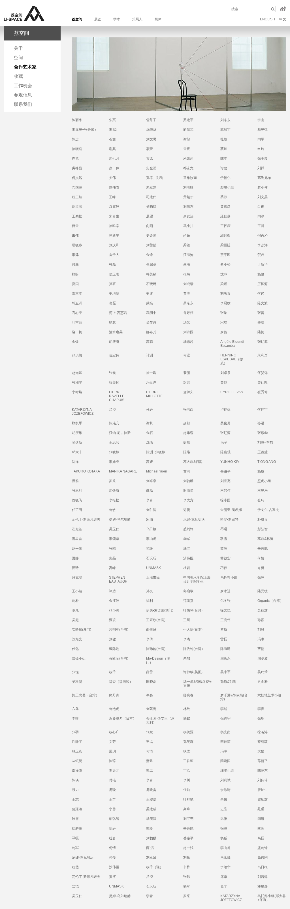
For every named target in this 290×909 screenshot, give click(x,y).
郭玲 (149, 829)
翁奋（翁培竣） (121, 682)
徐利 (149, 601)
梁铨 (186, 245)
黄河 (186, 471)
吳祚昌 (77, 168)
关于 (18, 48)
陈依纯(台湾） (194, 649)
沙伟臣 (114, 867)
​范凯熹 (188, 601)
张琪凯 (77, 355)
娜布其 (151, 332)
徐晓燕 (77, 149)
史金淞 (151, 168)
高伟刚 (262, 857)
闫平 (260, 139)
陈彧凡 (114, 423)
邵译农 (77, 771)
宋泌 (149, 519)
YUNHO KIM (230, 462)
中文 (282, 19)
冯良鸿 (151, 382)
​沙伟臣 (188, 558)
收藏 (18, 76)
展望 (149, 216)
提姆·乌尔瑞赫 (120, 896)
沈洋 (75, 462)
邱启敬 (225, 236)
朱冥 (112, 120)
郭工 (149, 771)
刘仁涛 (151, 510)
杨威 (260, 471)
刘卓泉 (225, 373)
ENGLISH (267, 19)
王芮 (112, 799)
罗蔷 (223, 332)
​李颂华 (114, 539)
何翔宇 (262, 410)
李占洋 (262, 245)
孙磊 (260, 620)
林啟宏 (225, 558)
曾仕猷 (262, 382)
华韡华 (151, 130)
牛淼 (149, 695)
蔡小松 (225, 264)
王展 (186, 620)
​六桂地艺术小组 (269, 695)
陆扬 (260, 332)
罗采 (186, 896)
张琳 (223, 313)
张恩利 (77, 491)
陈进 (75, 139)
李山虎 (151, 539)
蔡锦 (223, 149)
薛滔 (223, 549)
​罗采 (112, 481)
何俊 (112, 857)
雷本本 (77, 294)
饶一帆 (77, 332)
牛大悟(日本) (192, 630)
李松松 (114, 500)
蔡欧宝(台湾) (118, 658)
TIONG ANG (266, 462)
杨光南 (225, 732)
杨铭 (186, 718)
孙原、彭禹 (154, 178)
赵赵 (186, 423)
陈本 (223, 159)
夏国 (75, 284)
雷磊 (223, 639)
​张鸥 (112, 549)
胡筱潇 (114, 342)
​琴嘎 (223, 529)
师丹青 (114, 695)
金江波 (114, 601)
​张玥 (260, 718)
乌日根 (262, 867)
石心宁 (77, 313)
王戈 (149, 742)
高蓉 (149, 342)
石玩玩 (151, 284)
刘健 (112, 639)
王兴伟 (225, 491)
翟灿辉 (262, 799)
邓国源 (77, 187)
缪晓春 (77, 245)
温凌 (112, 620)
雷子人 (114, 255)
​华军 (186, 539)
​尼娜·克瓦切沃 (194, 519)
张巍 (112, 373)
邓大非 (77, 452)
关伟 (112, 178)
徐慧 (112, 322)
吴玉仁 (114, 529)
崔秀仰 (262, 392)
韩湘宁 (77, 382)
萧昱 (149, 761)
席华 (223, 877)
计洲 (149, 355)
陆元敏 (262, 591)
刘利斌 (225, 780)
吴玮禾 (262, 672)
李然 (223, 709)
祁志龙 (188, 168)
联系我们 (23, 104)
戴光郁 (262, 130)
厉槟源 (262, 284)
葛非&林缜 (265, 539)
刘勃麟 (151, 838)
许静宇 (77, 742)
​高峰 (112, 568)
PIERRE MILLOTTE (154, 394)
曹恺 (223, 382)
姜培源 (114, 294)
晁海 (186, 264)
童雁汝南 (190, 178)
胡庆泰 (225, 294)
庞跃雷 (151, 790)
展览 (97, 19)
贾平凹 (225, 255)
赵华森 (188, 433)
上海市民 (153, 577)
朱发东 (151, 187)
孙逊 (260, 423)
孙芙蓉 (188, 742)
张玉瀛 (262, 159)
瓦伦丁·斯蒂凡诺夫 (86, 519)
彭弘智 (262, 529)
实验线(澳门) (81, 630)
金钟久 (188, 392)
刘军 (75, 848)
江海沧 (188, 255)
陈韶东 (262, 771)
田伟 (75, 236)
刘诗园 (188, 332)
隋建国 (225, 761)
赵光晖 (77, 373)
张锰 (75, 672)
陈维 (186, 452)
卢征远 (225, 410)
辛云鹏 (262, 549)
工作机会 (23, 85)
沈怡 (149, 442)
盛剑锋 (188, 529)
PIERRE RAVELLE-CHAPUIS (117, 396)
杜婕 (223, 139)
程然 (75, 867)
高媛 (149, 462)
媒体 (158, 19)
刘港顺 (188, 187)
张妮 (149, 732)
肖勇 (260, 568)
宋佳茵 (225, 742)
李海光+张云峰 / (84, 130)
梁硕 (223, 284)
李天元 (114, 771)
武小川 (188, 226)
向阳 (149, 226)
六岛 (75, 709)
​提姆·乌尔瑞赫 (120, 519)
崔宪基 (151, 264)
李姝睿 (114, 462)
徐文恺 (225, 610)
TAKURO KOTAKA (86, 471)
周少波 (262, 658)
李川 (186, 780)
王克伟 (225, 620)
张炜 (186, 274)
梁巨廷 (225, 245)
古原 (149, 159)
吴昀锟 (151, 207)
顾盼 (75, 274)
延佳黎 (225, 216)
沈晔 (223, 274)
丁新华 (262, 264)
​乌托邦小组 (228, 577)
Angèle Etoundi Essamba (232, 344)
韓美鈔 (114, 382)
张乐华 (262, 433)
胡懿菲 (188, 130)
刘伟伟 (262, 780)
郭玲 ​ (76, 568)
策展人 (137, 19)
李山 (260, 120)
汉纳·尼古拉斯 (120, 433)
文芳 (112, 742)
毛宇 (223, 442)
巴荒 (75, 159)
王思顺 (114, 442)
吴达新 (77, 442)
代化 (75, 649)
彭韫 (186, 442)
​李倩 (149, 639)
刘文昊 (151, 139)
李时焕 (77, 392)
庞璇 (112, 790)
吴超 (75, 620)
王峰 (112, 197)
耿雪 (223, 539)
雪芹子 (151, 120)
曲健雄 (151, 630)
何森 (75, 264)
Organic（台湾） (270, 601)
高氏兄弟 (264, 178)
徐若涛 (262, 732)
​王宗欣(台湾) (155, 620)
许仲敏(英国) (192, 672)
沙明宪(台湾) (118, 630)
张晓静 (114, 452)
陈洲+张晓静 (155, 452)
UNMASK (116, 886)
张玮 (260, 500)
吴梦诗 (151, 322)
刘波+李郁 (265, 442)
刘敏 (186, 857)
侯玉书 (114, 274)
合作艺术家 (25, 67)
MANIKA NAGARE (123, 471)
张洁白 (188, 410)
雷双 (186, 149)
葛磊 (112, 303)
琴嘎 (75, 838)
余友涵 (188, 216)
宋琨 (223, 322)
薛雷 (75, 226)
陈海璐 (225, 649)
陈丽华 (77, 120)
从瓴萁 (77, 761)
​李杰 (186, 639)
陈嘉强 (225, 452)
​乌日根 (151, 529)
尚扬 (186, 236)
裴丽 (186, 373)
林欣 (186, 709)
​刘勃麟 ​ (188, 481)
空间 (18, 57)
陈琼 (112, 761)
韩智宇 (225, 130)
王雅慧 (262, 452)
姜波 (149, 294)
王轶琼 (188, 761)
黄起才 (188, 197)
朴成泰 (262, 519)
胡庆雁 (77, 433)
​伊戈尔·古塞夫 (268, 510)
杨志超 (188, 342)
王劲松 (77, 216)
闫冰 (260, 216)
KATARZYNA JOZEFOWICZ (231, 898)
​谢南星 (188, 491)
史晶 (112, 558)
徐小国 (225, 500)
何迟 (260, 294)
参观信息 (23, 95)
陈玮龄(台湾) (155, 649)
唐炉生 (262, 790)
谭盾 (112, 591)
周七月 (114, 159)
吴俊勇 (225, 423)
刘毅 (260, 630)
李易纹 (225, 303)
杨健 (260, 274)
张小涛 (114, 610)
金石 (149, 433)
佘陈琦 (225, 790)
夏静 (75, 558)
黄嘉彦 (225, 207)
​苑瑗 (149, 549)
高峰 (186, 809)
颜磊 (149, 491)
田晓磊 (151, 682)
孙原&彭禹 (228, 682)
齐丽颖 (262, 742)
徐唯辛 (114, 226)
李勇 (112, 809)
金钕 (75, 342)
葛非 (223, 886)
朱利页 (262, 355)
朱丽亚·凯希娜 (231, 510)
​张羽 (75, 732)
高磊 (260, 838)
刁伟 (223, 568)
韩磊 (112, 264)
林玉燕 (77, 751)
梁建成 (151, 809)
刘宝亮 (188, 819)
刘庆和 (114, 245)
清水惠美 (116, 332)
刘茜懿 (151, 245)
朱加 (186, 658)
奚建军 (188, 120)
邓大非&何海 (192, 462)
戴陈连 (114, 649)
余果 (223, 799)
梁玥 (112, 751)
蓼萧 (149, 149)
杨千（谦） (154, 867)
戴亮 (149, 303)
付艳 (112, 780)
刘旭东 (188, 207)
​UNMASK (153, 568)
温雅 (75, 481)
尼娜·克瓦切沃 (82, 857)
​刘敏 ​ (113, 510)
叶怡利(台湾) (192, 610)
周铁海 (114, 491)
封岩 (186, 382)
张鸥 (223, 829)
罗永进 (225, 591)
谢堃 (186, 139)
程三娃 (77, 197)
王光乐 (262, 491)
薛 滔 (150, 848)
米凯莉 (188, 159)
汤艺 (186, 322)
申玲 (260, 149)
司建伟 (151, 197)
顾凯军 (77, 423)
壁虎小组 (264, 481)
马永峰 (225, 857)
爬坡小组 (227, 187)
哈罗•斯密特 (229, 519)
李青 (149, 500)
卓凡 (75, 610)
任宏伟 (114, 355)
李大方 (188, 500)
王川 (260, 226)
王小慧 (77, 591)
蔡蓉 (223, 197)
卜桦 (186, 867)
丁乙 (186, 771)
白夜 (260, 207)
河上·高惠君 (118, 313)
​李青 (260, 709)
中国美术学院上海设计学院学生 (196, 579)
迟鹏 (186, 510)
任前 (186, 790)
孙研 (112, 284)
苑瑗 (260, 809)
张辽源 (262, 342)
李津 (75, 255)
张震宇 (225, 718)
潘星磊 (77, 539)
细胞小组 (227, 771)
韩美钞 (151, 274)
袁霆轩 (114, 207)
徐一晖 (151, 373)
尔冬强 (225, 601)
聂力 (75, 790)
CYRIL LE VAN (231, 392)
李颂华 (225, 867)
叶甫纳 (77, 322)
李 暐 (113, 130)
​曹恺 (260, 649)
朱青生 (114, 216)
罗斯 (223, 630)
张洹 (260, 577)
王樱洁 (151, 799)
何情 (260, 558)
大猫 (260, 751)
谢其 (112, 149)
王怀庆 (225, 226)
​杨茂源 (188, 732)
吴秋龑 (77, 682)
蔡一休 (114, 168)
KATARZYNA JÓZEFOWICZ (82, 412)
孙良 (149, 591)
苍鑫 (112, 139)
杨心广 (114, 732)
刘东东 (225, 120)
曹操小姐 (79, 658)
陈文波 (262, 303)
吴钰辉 (262, 610)
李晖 (75, 718)
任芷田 (77, 510)
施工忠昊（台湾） (85, 695)
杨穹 (186, 549)
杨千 (112, 672)
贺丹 (260, 255)
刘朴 (75, 601)
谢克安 (77, 577)
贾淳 (186, 294)
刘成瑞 (188, 284)
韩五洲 (77, 303)
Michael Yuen (156, 471)
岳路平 (225, 471)
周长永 (225, 658)
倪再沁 (262, 236)
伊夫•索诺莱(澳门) (159, 610)
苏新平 (114, 236)
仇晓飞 (77, 500)
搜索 (234, 9)
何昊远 (77, 178)
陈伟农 (114, 187)
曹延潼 (77, 809)
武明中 (151, 313)
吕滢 (112, 410)
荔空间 (77, 19)
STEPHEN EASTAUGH (118, 579)
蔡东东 (188, 303)
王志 (75, 799)
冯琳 (260, 639)
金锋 (149, 255)
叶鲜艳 (188, 799)
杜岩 (149, 410)
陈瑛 (75, 780)
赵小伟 (262, 187)
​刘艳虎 (114, 709)
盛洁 (260, 322)
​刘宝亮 (225, 481)
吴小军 (225, 672)
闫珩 (260, 819)
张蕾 (260, 313)
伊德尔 (225, 178)
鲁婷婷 (188, 313)
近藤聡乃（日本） (122, 718)
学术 (116, 19)
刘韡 (260, 168)
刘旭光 (77, 639)
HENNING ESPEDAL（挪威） (231, 359)
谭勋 (223, 168)
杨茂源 (151, 819)
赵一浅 (77, 549)
